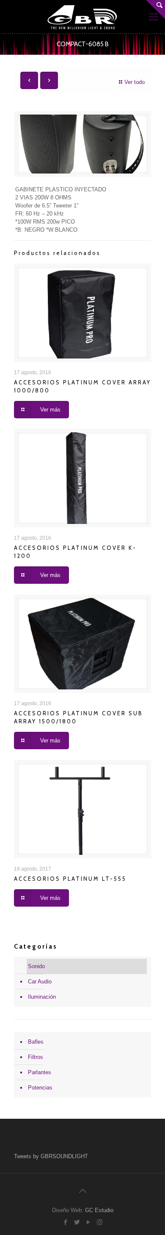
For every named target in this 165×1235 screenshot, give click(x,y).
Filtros (35, 1057)
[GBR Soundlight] (82, 17)
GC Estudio (99, 1210)
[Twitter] (76, 1222)
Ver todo (134, 82)
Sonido (36, 966)
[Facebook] (65, 1222)
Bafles (36, 1042)
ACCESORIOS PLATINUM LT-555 (70, 878)
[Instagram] (99, 1222)
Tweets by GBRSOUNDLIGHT (51, 1156)
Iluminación (42, 997)
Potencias (40, 1087)
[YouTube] (88, 1222)
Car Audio (40, 981)
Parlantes (39, 1072)
